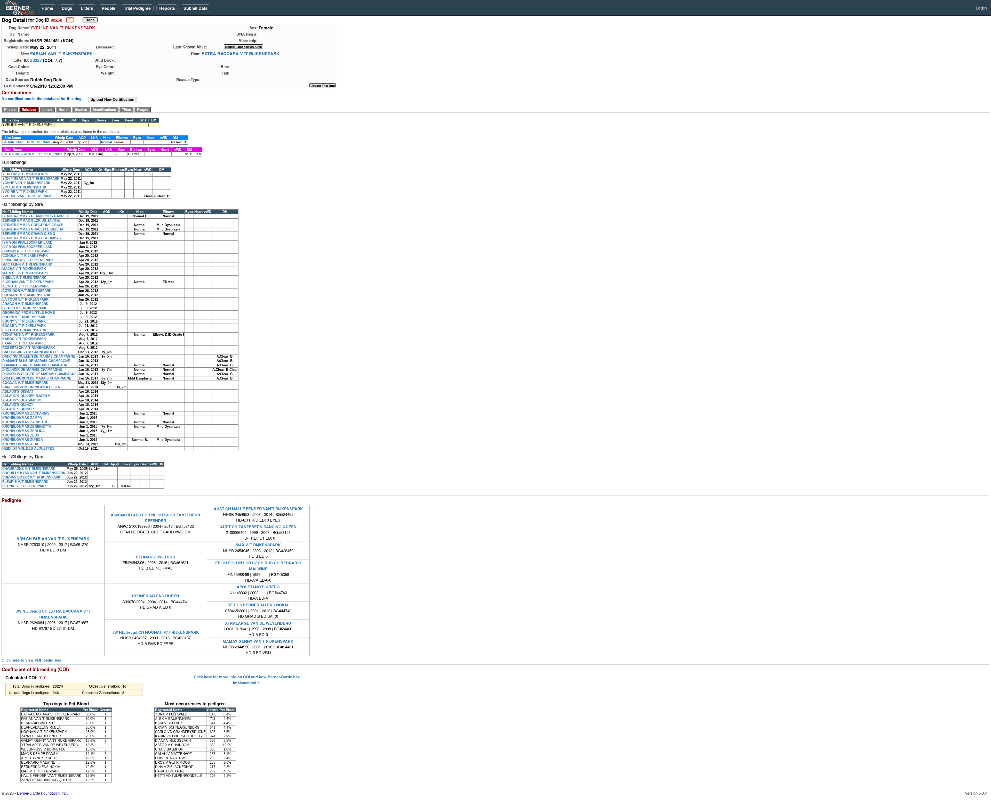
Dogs (67, 8)
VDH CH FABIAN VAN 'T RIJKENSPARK (53, 538)
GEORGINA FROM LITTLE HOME (28, 313)
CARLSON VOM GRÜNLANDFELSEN (31, 387)
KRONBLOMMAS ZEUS (20, 435)
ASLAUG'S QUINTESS (20, 409)
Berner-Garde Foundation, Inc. (42, 793)
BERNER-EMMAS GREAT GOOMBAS (31, 238)
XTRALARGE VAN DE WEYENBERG (258, 623)
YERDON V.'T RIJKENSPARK (25, 174)
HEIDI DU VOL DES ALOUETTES (28, 448)
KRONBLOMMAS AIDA (20, 444)
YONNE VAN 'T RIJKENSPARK (26, 183)
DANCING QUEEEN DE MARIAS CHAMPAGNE (38, 356)
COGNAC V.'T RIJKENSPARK (25, 383)
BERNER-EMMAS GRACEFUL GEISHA (32, 229)
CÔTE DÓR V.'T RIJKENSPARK (26, 291)
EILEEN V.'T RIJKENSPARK (24, 330)
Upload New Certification (112, 99)
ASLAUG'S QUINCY (17, 405)
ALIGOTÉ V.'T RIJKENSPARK (25, 286)
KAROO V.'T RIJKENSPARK (24, 339)
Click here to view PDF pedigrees (31, 660)
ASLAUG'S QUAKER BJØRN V (26, 396)
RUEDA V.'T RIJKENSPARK (23, 317)
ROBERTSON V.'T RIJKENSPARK (28, 348)
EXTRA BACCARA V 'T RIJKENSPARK (240, 54)
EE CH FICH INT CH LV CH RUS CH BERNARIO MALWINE (258, 565)
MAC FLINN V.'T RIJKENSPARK (27, 264)
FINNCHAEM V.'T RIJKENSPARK (28, 260)
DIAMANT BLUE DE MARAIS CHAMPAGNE (36, 361)
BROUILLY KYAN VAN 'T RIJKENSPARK (33, 473)
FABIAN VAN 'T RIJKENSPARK (61, 54)
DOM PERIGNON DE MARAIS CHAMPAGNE (36, 378)
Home (47, 8)
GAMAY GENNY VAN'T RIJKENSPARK (258, 641)
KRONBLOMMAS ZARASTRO (25, 422)
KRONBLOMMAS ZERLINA (23, 431)
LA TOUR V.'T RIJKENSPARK (25, 299)
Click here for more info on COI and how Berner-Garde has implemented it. (247, 679)
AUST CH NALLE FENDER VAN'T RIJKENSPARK (258, 509)
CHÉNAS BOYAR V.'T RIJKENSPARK (31, 477)
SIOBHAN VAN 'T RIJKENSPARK (28, 282)
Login (981, 8)
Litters (87, 8)
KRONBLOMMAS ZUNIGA (22, 440)
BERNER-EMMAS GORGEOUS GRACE (32, 225)
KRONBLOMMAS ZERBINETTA (26, 426)
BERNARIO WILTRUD (155, 557)
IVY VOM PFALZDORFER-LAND (27, 247)
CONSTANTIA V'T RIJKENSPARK (28, 334)
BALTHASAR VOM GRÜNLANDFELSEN (33, 352)
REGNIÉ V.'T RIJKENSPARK (24, 486)
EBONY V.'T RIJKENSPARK (24, 321)
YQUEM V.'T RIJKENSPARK (24, 187)
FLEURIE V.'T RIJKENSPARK (25, 482)
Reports (167, 8)
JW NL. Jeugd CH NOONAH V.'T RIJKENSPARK (155, 632)
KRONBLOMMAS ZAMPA (22, 418)
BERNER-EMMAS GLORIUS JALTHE (31, 220)
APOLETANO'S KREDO (258, 587)
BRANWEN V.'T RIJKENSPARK (26, 251)
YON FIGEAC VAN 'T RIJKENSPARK (30, 178)
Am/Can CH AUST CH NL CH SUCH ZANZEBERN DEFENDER (155, 517)
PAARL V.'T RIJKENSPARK (23, 343)
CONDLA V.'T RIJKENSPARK (25, 256)
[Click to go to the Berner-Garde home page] (19, 7)
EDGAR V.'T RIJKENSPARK (24, 326)
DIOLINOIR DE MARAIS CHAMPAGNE (32, 370)
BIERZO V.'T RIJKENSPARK (24, 308)
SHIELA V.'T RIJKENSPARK (24, 277)
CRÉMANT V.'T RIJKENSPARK (26, 295)
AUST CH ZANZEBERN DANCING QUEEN (258, 527)
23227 (36, 60)
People (108, 8)
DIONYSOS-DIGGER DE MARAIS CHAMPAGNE (39, 374)
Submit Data (195, 8)
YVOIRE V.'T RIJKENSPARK (24, 192)
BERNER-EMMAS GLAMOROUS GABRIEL (35, 216)
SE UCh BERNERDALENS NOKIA (258, 605)
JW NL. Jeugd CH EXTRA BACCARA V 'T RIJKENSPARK (53, 614)
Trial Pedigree (137, 8)
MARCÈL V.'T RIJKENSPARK (25, 273)
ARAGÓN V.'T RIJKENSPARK (25, 304)
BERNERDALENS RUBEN (155, 596)
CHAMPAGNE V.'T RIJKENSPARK (28, 469)
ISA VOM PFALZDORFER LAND (27, 242)
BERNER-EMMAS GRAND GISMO (28, 234)
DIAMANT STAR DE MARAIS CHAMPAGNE (36, 365)
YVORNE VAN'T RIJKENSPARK (27, 196)
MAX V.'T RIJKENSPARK (258, 545)
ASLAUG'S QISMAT (17, 391)
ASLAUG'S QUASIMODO (21, 400)
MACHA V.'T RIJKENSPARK (24, 269)
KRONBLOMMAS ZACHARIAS (26, 413)
